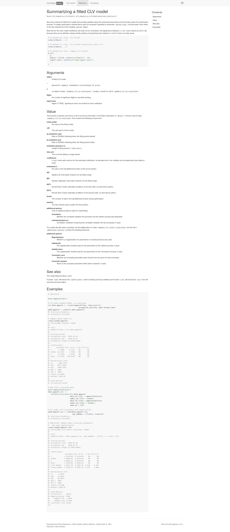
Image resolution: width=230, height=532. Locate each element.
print (50, 53)
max (60, 58)
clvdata (70, 305)
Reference (83, 3)
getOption (70, 58)
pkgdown (175, 524)
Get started (71, 3)
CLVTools (51, 3)
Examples (157, 27)
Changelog (94, 3)
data (50, 299)
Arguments (157, 16)
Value (155, 20)
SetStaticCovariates (60, 394)
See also (156, 23)
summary (51, 40)
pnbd (70, 276)
